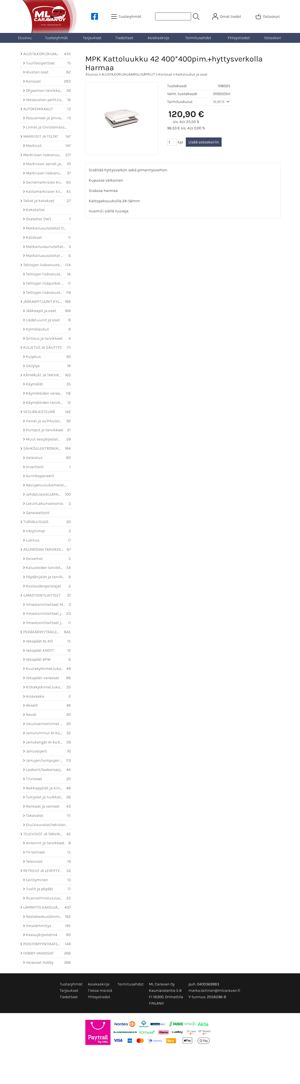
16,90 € (219, 101)
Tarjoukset (92, 37)
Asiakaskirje (158, 37)
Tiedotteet (124, 37)
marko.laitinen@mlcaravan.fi (214, 990)
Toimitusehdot (198, 37)
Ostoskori (272, 37)
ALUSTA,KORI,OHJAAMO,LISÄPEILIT (128, 74)
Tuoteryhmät (56, 37)
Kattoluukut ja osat (191, 74)
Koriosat (165, 74)
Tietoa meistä (100, 990)
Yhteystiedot (239, 37)
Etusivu (25, 37)
